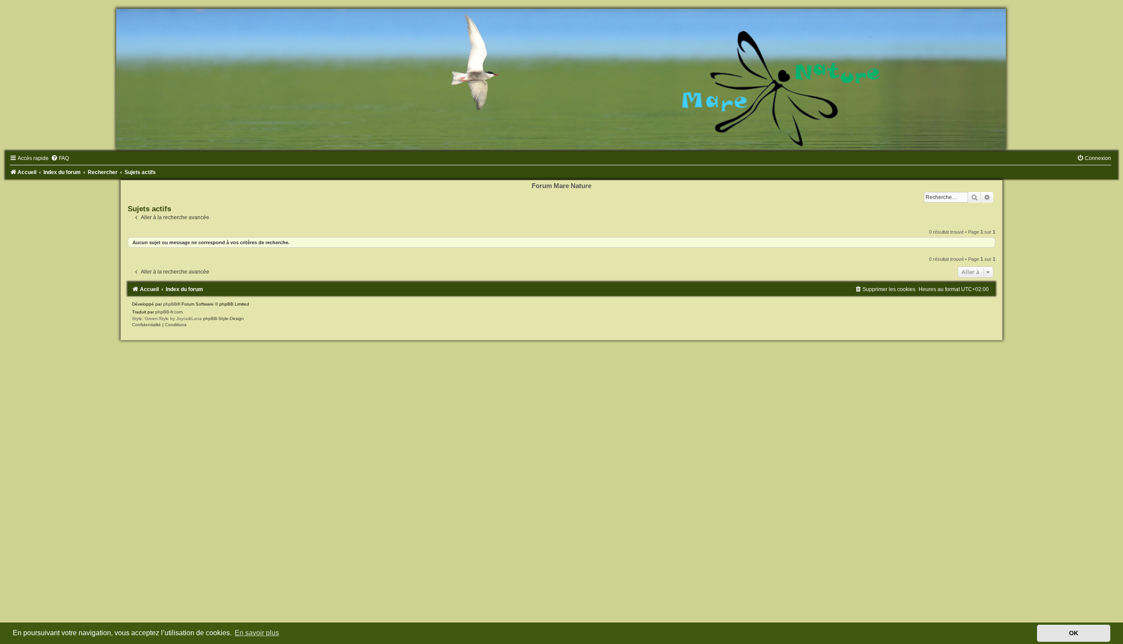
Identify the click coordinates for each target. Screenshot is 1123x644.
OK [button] (1073, 633)
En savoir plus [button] (257, 633)
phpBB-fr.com (168, 312)
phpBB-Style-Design (223, 318)
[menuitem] (60, 158)
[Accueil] (561, 79)
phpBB (170, 304)
